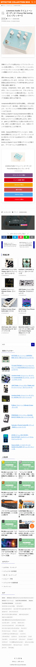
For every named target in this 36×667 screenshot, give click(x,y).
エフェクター (20, 606)
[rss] (21, 658)
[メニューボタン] (34, 2)
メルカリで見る (19, 199)
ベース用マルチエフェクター (16, 642)
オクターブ (4, 611)
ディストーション (6, 631)
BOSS (3, 597)
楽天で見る (19, 189)
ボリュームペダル (29, 642)
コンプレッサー (7, 212)
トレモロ (21, 631)
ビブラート (14, 636)
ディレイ (15, 631)
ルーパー (4, 647)
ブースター (30, 639)
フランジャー (22, 639)
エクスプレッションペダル (8, 606)
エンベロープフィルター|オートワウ (22, 609)
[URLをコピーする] (32, 237)
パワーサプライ (5, 636)
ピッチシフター (22, 636)
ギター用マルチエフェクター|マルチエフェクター (13, 620)
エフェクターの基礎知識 (10, 582)
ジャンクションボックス (8, 625)
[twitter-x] (17, 658)
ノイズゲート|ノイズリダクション (10, 633)
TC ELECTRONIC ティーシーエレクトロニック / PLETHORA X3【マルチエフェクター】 (23, 367)
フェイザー (4, 639)
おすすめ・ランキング (10, 567)
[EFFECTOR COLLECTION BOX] (15, 2)
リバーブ (26, 644)
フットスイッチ (13, 639)
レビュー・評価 (8, 579)
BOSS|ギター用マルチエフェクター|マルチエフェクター (20, 597)
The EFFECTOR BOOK (7, 603)
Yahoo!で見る (19, 194)
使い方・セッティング (10, 575)
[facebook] (15, 658)
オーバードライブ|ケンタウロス (9, 614)
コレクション (7, 586)
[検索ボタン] (32, 2)
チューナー (23, 628)
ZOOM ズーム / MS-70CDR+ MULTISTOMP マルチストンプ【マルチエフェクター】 (22, 437)
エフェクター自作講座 (10, 571)
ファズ (29, 636)
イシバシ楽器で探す (19, 180)
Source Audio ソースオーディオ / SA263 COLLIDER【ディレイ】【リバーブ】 (22, 447)
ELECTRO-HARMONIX (21, 600)
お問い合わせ (21, 661)
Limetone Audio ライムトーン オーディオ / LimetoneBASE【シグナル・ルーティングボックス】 (22, 377)
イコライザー (18, 603)
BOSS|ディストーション (8, 600)
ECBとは (14, 661)
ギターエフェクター (24, 614)
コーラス (14, 622)
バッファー (22, 633)
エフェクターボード (7, 609)
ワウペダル (11, 647)
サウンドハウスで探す (19, 175)
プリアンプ (4, 642)
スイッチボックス (20, 625)
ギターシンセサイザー (7, 617)
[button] (4, 237)
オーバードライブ (13, 611)
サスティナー (21, 622)
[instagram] (19, 658)
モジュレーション (18, 644)
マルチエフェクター (7, 644)
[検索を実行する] (33, 344)
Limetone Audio (16, 18)
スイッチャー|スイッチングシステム (10, 628)
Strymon (31, 600)
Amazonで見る (19, 184)
